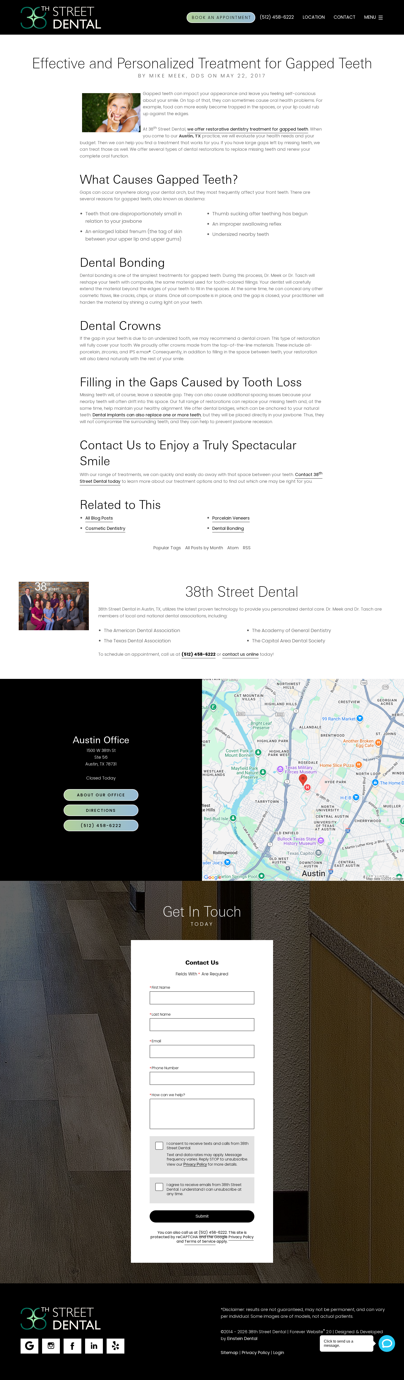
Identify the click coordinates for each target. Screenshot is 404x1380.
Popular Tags (167, 548)
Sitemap (229, 1353)
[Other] (115, 1346)
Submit (202, 1216)
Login (278, 1353)
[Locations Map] (303, 780)
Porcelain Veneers (231, 518)
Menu (370, 17)
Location (314, 17)
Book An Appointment (221, 18)
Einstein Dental (242, 1339)
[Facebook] (72, 1346)
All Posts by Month (204, 548)
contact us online (240, 654)
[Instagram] (51, 1346)
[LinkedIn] (94, 1346)
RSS (247, 548)
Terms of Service (200, 1242)
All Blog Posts (99, 518)
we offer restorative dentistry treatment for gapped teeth (247, 129)
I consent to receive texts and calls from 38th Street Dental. (208, 1155)
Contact (344, 17)
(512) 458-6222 (213, 1233)
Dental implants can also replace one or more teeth (147, 415)
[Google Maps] (29, 1346)
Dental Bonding (228, 528)
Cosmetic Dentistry (105, 528)
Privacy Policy (195, 1164)
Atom (233, 548)
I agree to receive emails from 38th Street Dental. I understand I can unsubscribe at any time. (204, 1190)
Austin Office (101, 740)
